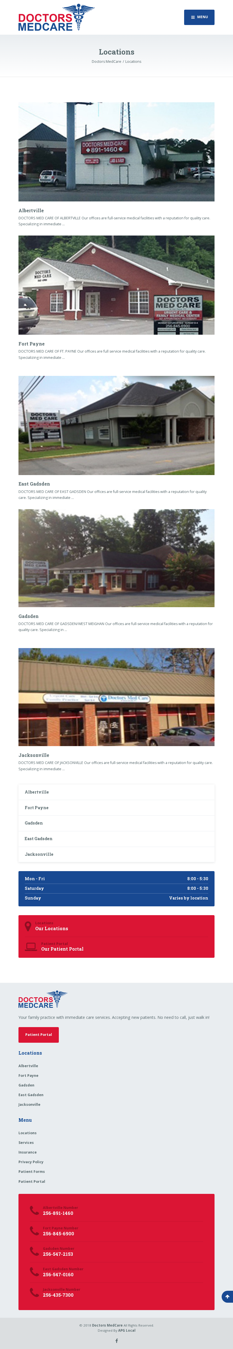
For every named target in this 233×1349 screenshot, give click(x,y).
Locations (27, 1133)
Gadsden (28, 616)
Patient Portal (38, 1034)
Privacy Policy (30, 1161)
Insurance (27, 1152)
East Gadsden (34, 484)
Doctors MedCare (107, 1325)
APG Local (127, 1330)
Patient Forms (31, 1171)
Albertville (31, 210)
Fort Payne (31, 344)
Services (26, 1142)
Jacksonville (33, 755)
